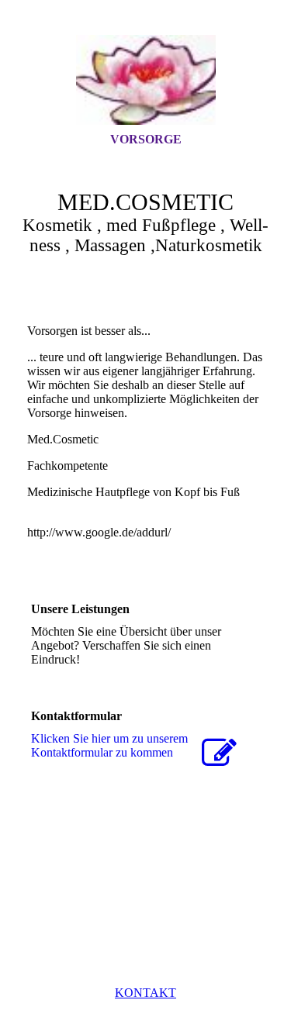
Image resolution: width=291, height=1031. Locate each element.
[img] (146, 80)
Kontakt (145, 992)
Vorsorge (146, 139)
